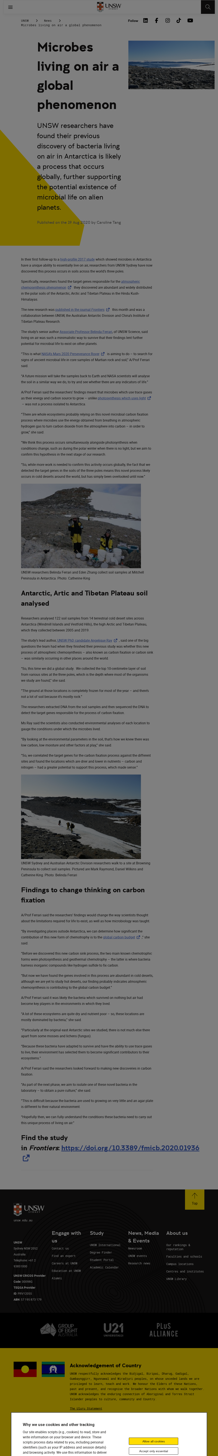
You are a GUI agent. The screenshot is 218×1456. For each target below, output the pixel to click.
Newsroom (135, 1248)
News (48, 21)
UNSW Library (176, 1279)
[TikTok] (178, 20)
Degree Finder (101, 1252)
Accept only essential (153, 1451)
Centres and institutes (185, 1271)
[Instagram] (167, 20)
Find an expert (64, 1256)
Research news (139, 1263)
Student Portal (102, 1260)
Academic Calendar (104, 1267)
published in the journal (83, 309)
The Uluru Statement (86, 1408)
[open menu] (10, 7)
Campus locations (180, 1264)
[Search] (208, 7)
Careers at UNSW (64, 1263)
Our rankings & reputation (178, 1247)
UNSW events (137, 1256)
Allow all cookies (153, 1441)
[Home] (109, 7)
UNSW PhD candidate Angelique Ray (88, 640)
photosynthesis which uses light (125, 398)
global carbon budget (122, 937)
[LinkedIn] (145, 20)
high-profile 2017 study (77, 259)
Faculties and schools (184, 1256)
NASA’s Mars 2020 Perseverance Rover (74, 353)
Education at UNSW (66, 1271)
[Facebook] (156, 20)
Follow (133, 21)
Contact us (60, 1248)
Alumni (57, 1278)
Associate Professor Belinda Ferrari (86, 331)
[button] (194, 1199)
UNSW (25, 21)
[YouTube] (189, 20)
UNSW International (105, 1245)
